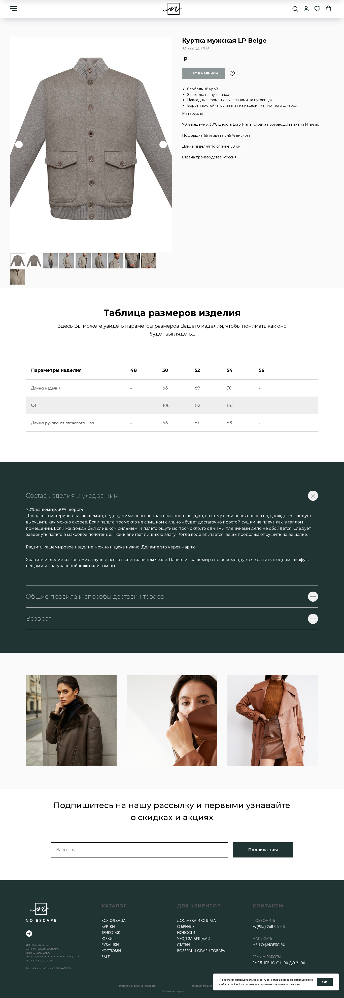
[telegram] (29, 933)
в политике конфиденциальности (279, 984)
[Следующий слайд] (163, 144)
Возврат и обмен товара (201, 951)
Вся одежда (113, 920)
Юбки (107, 938)
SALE (105, 957)
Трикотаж (110, 932)
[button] (295, 9)
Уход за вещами (193, 938)
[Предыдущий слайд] (19, 144)
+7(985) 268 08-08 (269, 926)
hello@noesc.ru (269, 944)
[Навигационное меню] (13, 8)
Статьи (183, 944)
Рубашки (110, 944)
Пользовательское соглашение (208, 985)
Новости (186, 932)
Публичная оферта (172, 991)
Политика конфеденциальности (136, 985)
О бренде (186, 926)
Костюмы (111, 951)
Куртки (108, 926)
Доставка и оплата (196, 920)
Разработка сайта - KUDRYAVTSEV (48, 968)
